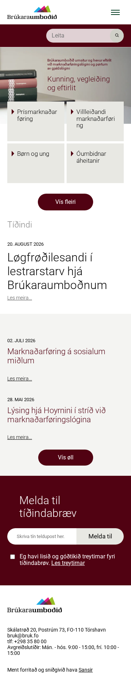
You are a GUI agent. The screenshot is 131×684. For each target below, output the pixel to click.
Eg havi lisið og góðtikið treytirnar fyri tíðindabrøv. (67, 559)
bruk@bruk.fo (23, 636)
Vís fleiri (65, 201)
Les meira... (19, 298)
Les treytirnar (68, 563)
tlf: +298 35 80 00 (27, 642)
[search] (85, 36)
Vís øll (66, 457)
